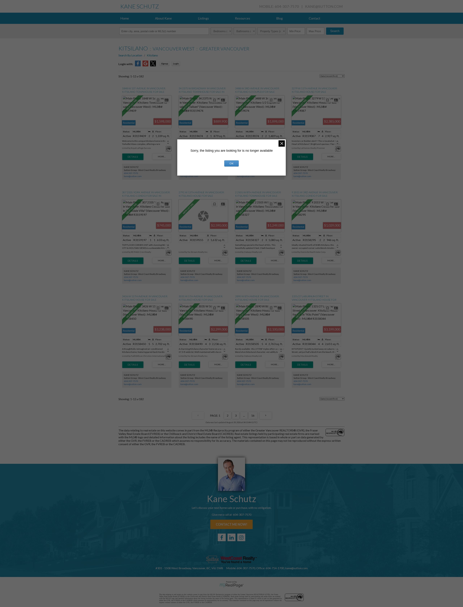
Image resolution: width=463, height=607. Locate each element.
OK (231, 163)
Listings (203, 18)
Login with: (125, 64)
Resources (242, 18)
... (244, 415)
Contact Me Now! (231, 524)
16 (252, 415)
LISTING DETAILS (132, 157)
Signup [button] (164, 63)
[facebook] (222, 537)
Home (124, 18)
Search (334, 31)
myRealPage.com (231, 585)
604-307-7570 (131, 173)
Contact (314, 18)
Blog (279, 18)
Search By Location (130, 55)
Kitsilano (152, 55)
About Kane (163, 18)
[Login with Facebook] (138, 65)
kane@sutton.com (324, 6)
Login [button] (176, 63)
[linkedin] (231, 537)
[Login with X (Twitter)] (153, 65)
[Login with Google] (145, 65)
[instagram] (241, 537)
